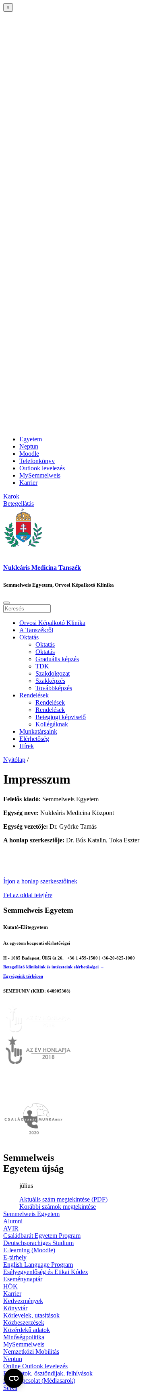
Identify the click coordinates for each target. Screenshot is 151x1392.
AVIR (11, 1228)
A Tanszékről (36, 630)
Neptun (28, 446)
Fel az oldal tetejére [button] (27, 894)
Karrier (28, 482)
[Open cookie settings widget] (13, 1378)
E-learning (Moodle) (29, 1250)
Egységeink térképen (23, 976)
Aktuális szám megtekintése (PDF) (63, 1199)
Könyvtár (15, 1308)
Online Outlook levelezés (35, 1366)
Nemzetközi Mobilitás (31, 1351)
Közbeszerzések (23, 1322)
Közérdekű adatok (26, 1329)
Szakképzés (50, 680)
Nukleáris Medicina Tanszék (42, 567)
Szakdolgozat (52, 673)
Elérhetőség (34, 738)
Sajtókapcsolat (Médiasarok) (39, 1380)
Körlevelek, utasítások (31, 1315)
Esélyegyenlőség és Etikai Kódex (45, 1271)
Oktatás (29, 637)
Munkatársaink (38, 731)
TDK (42, 666)
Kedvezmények (23, 1300)
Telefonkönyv (37, 460)
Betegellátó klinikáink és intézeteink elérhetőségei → (53, 966)
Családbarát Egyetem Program (42, 1235)
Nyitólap (14, 759)
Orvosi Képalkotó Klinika (52, 622)
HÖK (10, 1286)
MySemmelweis (39, 475)
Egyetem (30, 439)
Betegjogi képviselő (60, 717)
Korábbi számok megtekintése (57, 1206)
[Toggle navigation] (6, 603)
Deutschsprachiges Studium (38, 1242)
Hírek (26, 746)
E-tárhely (15, 1257)
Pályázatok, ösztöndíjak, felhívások (48, 1373)
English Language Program (38, 1264)
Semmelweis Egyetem (31, 1213)
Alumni (13, 1221)
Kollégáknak (51, 724)
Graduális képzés (57, 659)
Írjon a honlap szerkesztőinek (40, 881)
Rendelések (34, 695)
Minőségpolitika (23, 1337)
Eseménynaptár (22, 1279)
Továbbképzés (53, 688)
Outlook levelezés (42, 468)
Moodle (29, 453)
